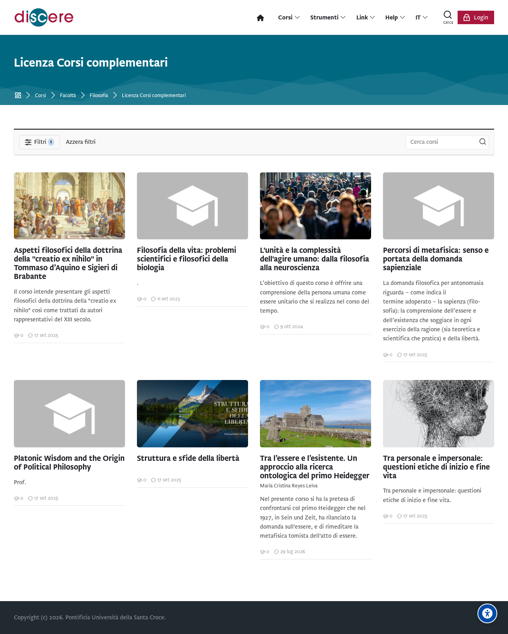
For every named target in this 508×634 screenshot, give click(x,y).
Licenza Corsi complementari (154, 95)
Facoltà (68, 95)
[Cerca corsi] (483, 142)
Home (19, 95)
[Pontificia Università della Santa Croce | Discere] (44, 17)
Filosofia (99, 95)
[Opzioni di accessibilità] (487, 613)
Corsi (40, 95)
